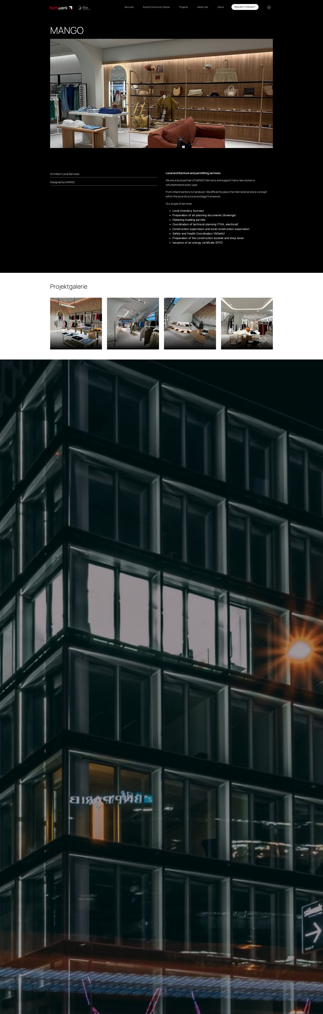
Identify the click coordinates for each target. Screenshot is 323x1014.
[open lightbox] (76, 324)
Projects (183, 7)
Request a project (245, 6)
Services (129, 7)
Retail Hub (202, 7)
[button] (268, 7)
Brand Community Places (156, 7)
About (221, 7)
